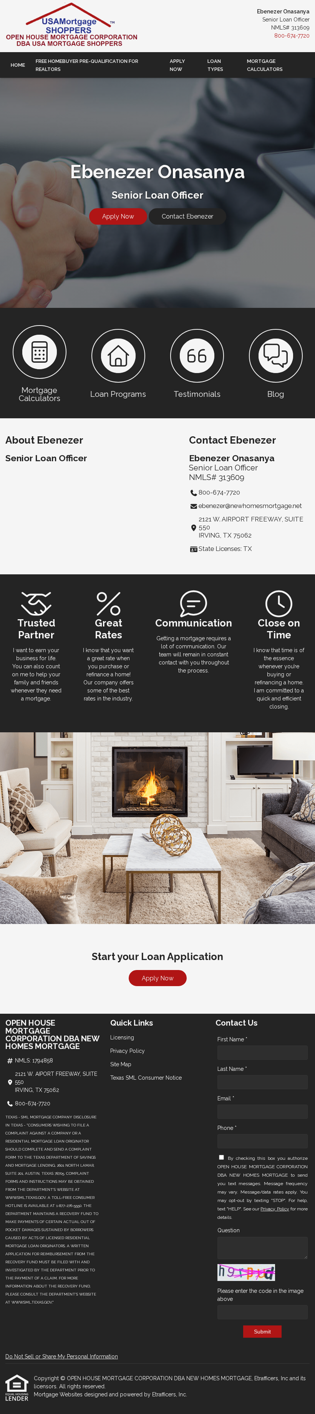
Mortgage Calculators (265, 65)
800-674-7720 (292, 36)
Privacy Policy (127, 1051)
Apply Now (177, 65)
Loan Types (215, 65)
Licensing (122, 1037)
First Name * (232, 1039)
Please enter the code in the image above (260, 1295)
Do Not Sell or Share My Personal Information (61, 1356)
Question (228, 1230)
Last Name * (232, 1069)
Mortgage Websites (59, 1394)
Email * (225, 1098)
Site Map (120, 1064)
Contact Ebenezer (187, 216)
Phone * (227, 1128)
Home (18, 65)
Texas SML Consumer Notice (146, 1078)
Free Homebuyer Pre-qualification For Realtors (87, 65)
